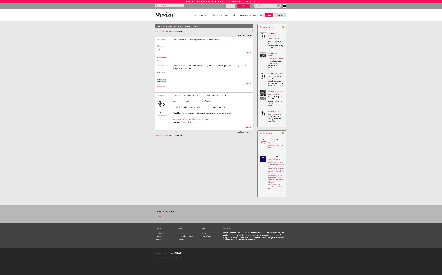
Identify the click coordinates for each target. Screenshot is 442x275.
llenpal (281, 73)
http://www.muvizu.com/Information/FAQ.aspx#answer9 (194, 119)
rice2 (280, 111)
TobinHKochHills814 (274, 159)
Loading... (161, 216)
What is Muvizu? (201, 15)
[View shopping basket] (284, 5)
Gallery (234, 15)
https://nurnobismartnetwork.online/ (276, 146)
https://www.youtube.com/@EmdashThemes (276, 186)
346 (162, 119)
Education (159, 239)
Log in (230, 6)
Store (227, 15)
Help (261, 15)
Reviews (181, 239)
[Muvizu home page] (164, 13)
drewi (281, 91)
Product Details (216, 15)
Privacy (203, 233)
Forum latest (266, 27)
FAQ (195, 26)
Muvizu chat (266, 133)
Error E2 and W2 (274, 39)
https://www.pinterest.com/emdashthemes (276, 164)
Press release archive (186, 236)
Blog (254, 15)
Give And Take (273, 76)
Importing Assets (166, 31)
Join (243, 6)
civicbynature (162, 57)
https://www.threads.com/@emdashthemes (276, 171)
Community (244, 15)
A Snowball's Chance (276, 59)
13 (161, 60)
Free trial (280, 15)
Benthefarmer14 (272, 36)
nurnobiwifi (271, 142)
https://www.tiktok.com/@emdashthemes (276, 176)
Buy (269, 15)
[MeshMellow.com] (176, 253)
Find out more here (250, 1)
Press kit (181, 233)
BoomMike (271, 56)
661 (162, 90)
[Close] (259, 1)
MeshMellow (160, 233)
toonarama (161, 87)
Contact (158, 236)
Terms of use (206, 236)
